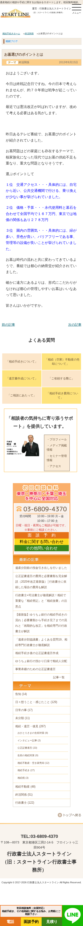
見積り (52, 922)
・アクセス (54, 466)
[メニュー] (76, 7)
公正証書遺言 (24, 747)
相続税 (21, 777)
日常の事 (21, 710)
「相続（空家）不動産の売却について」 (62, 362)
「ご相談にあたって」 (21, 395)
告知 (18, 694)
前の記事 (8, 324)
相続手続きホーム (11, 33)
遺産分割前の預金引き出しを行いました (41, 567)
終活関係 (29, 33)
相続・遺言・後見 (26, 726)
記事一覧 (59, 677)
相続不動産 (22, 786)
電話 (10, 922)
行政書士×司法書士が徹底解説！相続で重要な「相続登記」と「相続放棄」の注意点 (41, 601)
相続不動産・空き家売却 (30, 763)
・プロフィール (57, 439)
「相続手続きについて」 (22, 361)
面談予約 (31, 922)
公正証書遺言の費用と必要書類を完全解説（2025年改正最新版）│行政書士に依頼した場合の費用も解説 (41, 582)
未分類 (19, 718)
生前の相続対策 (26, 755)
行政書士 (21, 802)
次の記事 (74, 324)
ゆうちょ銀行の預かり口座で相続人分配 (41, 661)
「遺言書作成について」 (22, 378)
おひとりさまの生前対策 (30, 732)
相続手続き (23, 770)
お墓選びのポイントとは (23, 54)
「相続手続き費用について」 (62, 395)
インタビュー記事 (27, 740)
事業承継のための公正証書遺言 (35, 669)
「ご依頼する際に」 (61, 378)
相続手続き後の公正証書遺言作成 (36, 653)
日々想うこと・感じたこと (32, 702)
